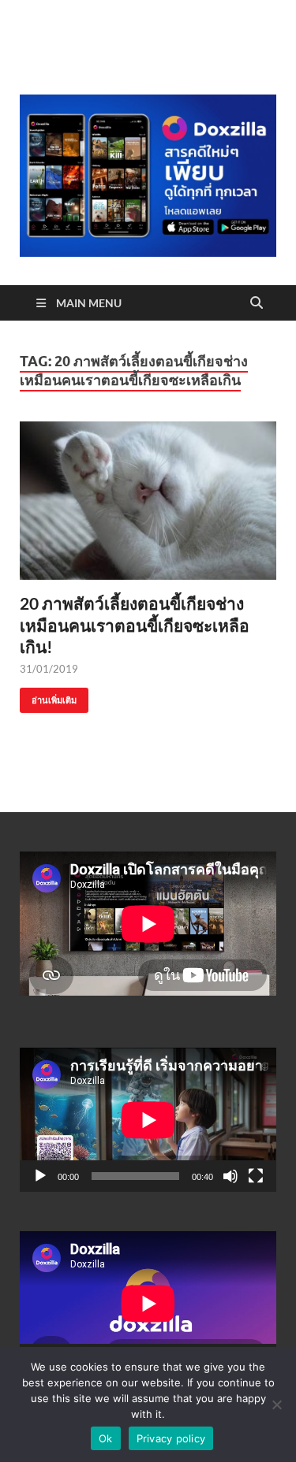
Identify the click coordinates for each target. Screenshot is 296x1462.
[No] (276, 1404)
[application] (148, 1120)
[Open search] (256, 303)
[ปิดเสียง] (230, 1176)
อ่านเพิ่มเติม (48, 697)
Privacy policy (171, 1438)
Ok (106, 1438)
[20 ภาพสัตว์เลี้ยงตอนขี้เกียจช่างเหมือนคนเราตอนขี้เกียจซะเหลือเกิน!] (148, 500)
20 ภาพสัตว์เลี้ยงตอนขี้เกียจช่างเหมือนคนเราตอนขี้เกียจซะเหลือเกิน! (134, 624)
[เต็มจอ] (256, 1176)
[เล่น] (40, 1176)
